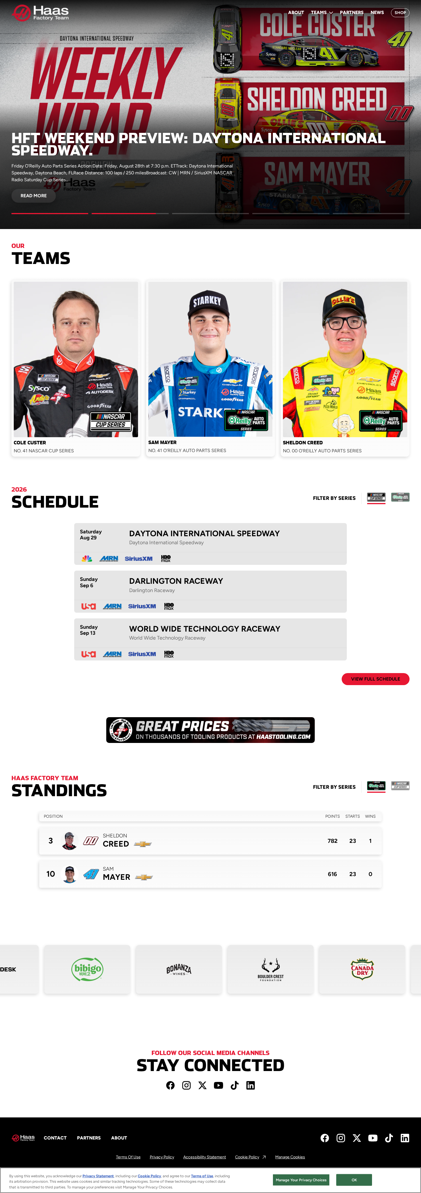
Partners (352, 12)
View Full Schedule (375, 679)
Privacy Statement (98, 1176)
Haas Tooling (126, 731)
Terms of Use (128, 1157)
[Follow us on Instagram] (186, 1085)
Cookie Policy (250, 1157)
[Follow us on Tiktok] (234, 1085)
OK (354, 1180)
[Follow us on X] (202, 1085)
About (296, 12)
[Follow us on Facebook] (170, 1085)
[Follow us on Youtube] (218, 1085)
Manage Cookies (290, 1157)
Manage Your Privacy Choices (301, 1180)
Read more (34, 195)
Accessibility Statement (204, 1157)
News (377, 12)
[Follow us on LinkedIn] (250, 1085)
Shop (400, 12)
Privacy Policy (162, 1157)
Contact (55, 1138)
